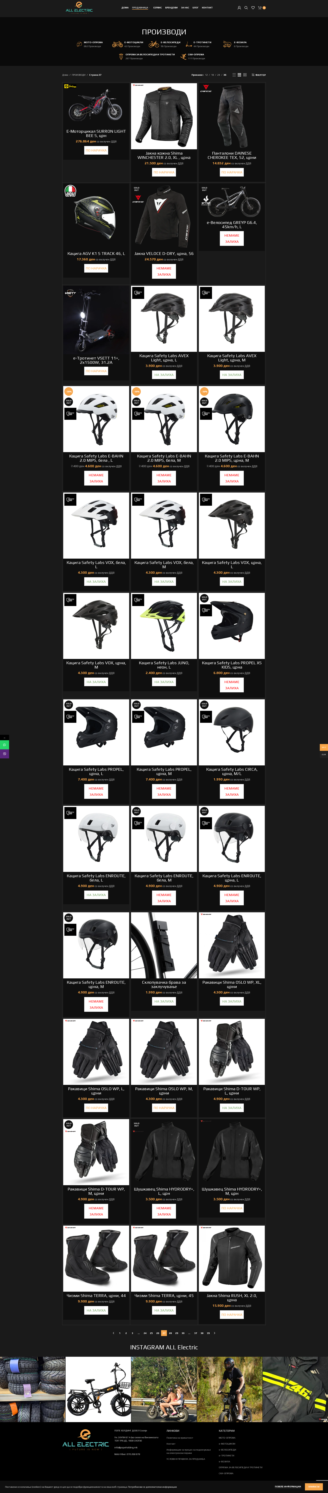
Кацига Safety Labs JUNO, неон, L (164, 665)
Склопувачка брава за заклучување (164, 984)
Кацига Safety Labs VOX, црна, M (96, 665)
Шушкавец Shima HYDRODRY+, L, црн (164, 1191)
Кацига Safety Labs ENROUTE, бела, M (164, 878)
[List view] (234, 75)
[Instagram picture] (32, 1389)
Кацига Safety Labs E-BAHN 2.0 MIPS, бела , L (96, 458)
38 (202, 1333)
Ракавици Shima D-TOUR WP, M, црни (96, 1191)
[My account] (239, 7)
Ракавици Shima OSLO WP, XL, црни (231, 984)
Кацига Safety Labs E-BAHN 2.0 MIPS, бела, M (164, 458)
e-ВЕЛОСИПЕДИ (227, 1449)
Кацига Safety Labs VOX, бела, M (164, 564)
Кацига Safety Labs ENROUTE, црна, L (231, 878)
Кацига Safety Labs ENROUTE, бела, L (96, 878)
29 (176, 1333)
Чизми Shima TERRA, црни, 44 (96, 1295)
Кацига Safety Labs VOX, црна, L (232, 564)
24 (145, 1333)
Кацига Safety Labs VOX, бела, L (96, 564)
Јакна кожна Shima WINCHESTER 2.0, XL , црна (164, 155)
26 (157, 1333)
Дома (65, 74)
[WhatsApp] (4, 744)
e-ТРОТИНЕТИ (226, 1455)
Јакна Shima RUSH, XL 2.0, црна (232, 1297)
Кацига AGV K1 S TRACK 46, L (96, 253)
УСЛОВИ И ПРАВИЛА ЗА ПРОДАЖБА (186, 1459)
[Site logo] (79, 7)
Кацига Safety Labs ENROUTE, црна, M (96, 984)
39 (208, 1333)
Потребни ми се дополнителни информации (152, 1486)
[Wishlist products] (253, 7)
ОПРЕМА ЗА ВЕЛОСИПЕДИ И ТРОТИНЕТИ (240, 1467)
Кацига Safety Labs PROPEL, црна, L (96, 771)
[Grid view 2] (245, 75)
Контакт (171, 1443)
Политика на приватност (180, 1437)
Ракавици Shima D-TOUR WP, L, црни (232, 1090)
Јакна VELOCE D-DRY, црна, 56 (164, 253)
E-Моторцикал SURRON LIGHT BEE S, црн (96, 133)
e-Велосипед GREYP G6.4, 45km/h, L (232, 224)
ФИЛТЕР (260, 75)
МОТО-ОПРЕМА (227, 1437)
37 (195, 1333)
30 (183, 1333)
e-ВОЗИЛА (224, 1461)
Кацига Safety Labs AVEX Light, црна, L (164, 357)
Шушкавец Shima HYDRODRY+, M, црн (232, 1191)
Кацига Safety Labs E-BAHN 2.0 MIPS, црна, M (232, 458)
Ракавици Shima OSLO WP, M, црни (164, 1090)
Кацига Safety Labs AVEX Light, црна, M (231, 357)
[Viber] (4, 753)
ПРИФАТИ (313, 1486)
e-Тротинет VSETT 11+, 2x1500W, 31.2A (96, 360)
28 (170, 1333)
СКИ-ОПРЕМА (226, 1473)
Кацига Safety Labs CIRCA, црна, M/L (232, 771)
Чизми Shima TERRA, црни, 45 (164, 1295)
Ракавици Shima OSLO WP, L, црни (96, 1090)
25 (151, 1333)
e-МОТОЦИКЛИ (227, 1443)
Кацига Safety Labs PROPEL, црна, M (164, 771)
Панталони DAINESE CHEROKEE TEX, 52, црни (232, 155)
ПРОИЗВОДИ (78, 74)
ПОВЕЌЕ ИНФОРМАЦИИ (288, 1486)
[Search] (246, 7)
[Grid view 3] (239, 75)
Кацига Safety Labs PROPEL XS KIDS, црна (232, 665)
